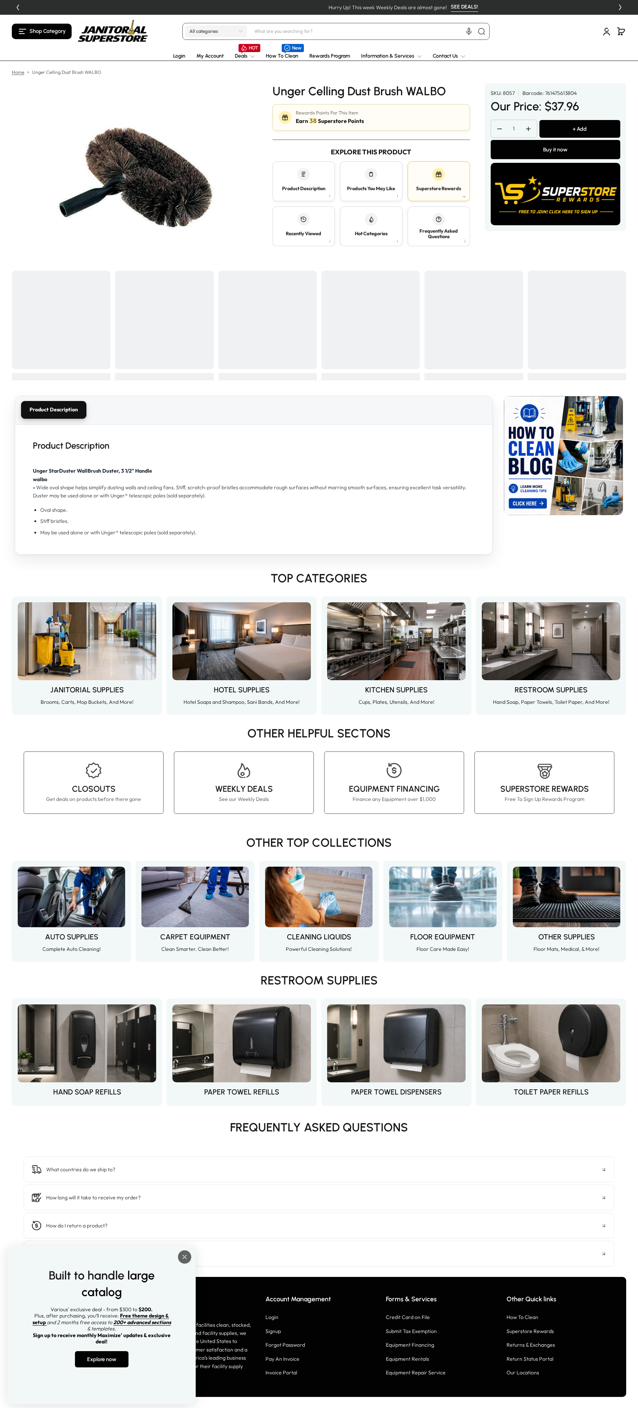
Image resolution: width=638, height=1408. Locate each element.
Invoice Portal (281, 1372)
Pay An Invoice (282, 1359)
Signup (273, 1331)
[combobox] (370, 31)
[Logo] (113, 31)
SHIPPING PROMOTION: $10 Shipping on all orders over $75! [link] (319, 7)
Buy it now (555, 149)
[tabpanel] (253, 489)
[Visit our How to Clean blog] (563, 455)
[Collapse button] (319, 1169)
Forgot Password (285, 1345)
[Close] (184, 1257)
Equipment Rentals (407, 1359)
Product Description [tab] (54, 409)
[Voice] (469, 31)
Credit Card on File (408, 1317)
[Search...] (481, 31)
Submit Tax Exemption (411, 1331)
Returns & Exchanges (531, 1345)
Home (18, 72)
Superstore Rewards (530, 1331)
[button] (42, 31)
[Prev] (18, 7)
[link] (244, 56)
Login (271, 1317)
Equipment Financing (410, 1345)
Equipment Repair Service (416, 1372)
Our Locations (523, 1372)
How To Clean (522, 1317)
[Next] (620, 7)
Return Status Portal (530, 1359)
